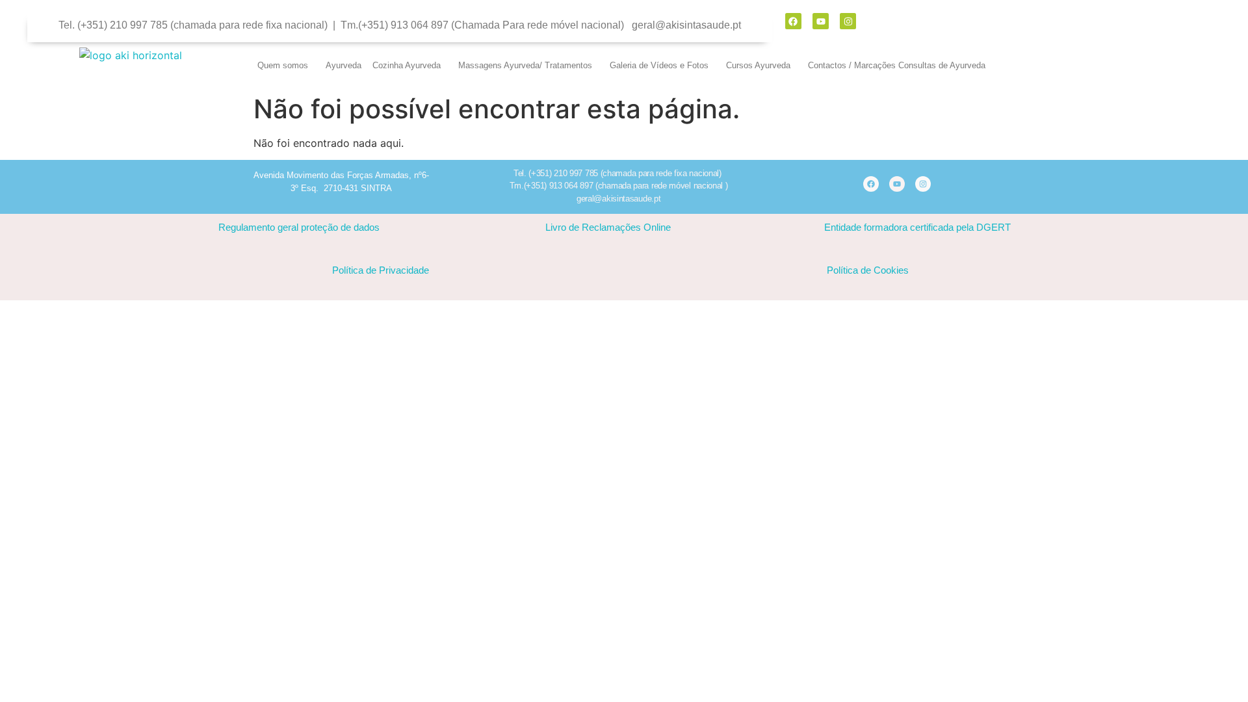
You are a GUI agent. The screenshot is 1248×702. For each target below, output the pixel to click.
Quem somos (282, 65)
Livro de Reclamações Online (608, 227)
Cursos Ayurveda (758, 65)
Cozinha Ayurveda (406, 65)
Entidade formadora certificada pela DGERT (917, 227)
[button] (286, 65)
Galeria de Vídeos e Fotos (659, 65)
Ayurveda (343, 65)
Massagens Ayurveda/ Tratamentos (525, 65)
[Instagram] (848, 21)
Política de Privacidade (380, 270)
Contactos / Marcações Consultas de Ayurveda (896, 65)
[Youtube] (820, 21)
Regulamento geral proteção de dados (299, 227)
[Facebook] (793, 21)
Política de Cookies (868, 270)
